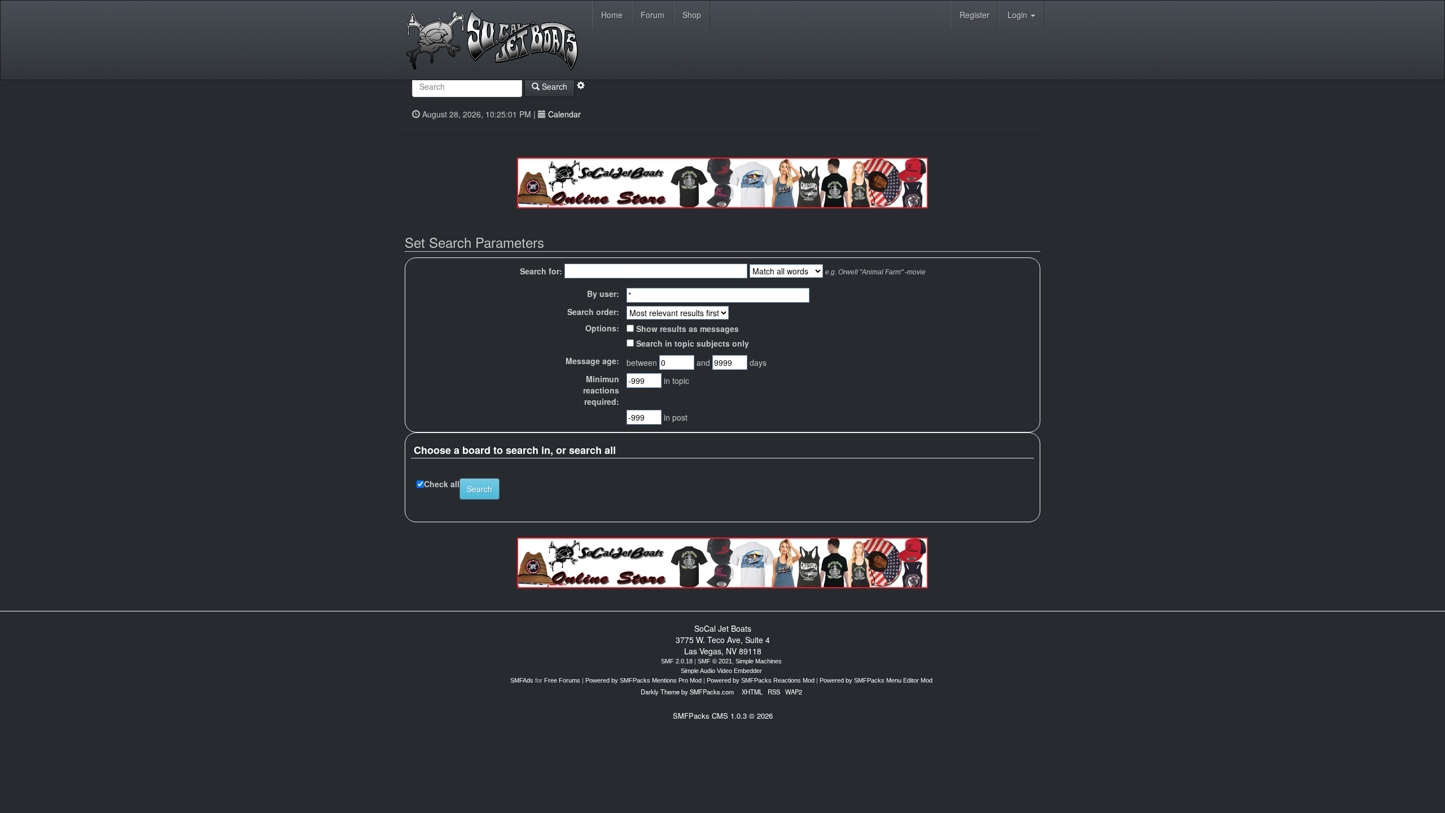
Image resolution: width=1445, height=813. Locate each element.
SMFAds (521, 680)
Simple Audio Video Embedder (721, 670)
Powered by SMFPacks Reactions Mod (761, 680)
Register (974, 14)
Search (553, 86)
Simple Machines (758, 661)
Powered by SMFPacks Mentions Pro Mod (643, 680)
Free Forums (562, 680)
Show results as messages (686, 328)
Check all (441, 483)
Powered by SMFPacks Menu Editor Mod (876, 680)
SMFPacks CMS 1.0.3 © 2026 (723, 715)
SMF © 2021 (715, 661)
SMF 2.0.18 (677, 661)
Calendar (564, 114)
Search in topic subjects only (691, 343)
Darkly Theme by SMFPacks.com (687, 691)
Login (1019, 14)
